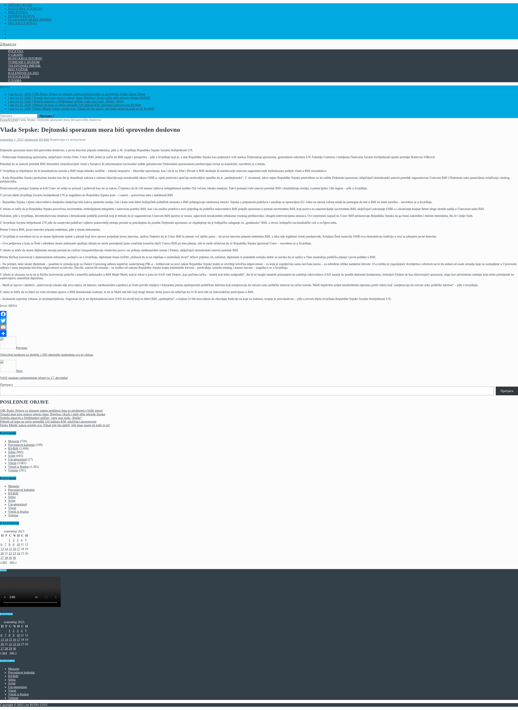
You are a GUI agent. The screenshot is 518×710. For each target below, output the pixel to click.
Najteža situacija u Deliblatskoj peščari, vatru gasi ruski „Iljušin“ (41, 418)
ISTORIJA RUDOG (21, 16)
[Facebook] (259, 314)
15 (10, 549)
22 (10, 553)
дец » (13, 562)
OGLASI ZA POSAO (22, 23)
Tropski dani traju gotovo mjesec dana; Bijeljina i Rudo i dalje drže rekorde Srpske (52, 414)
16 (14, 549)
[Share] (259, 333)
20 (2, 553)
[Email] (259, 327)
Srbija (12, 452)
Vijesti (12, 463)
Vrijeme (13, 470)
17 (18, 549)
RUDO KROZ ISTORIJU (25, 58)
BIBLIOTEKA (18, 12)
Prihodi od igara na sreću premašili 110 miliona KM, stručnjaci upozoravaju (48, 421)
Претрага (6, 384)
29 (10, 558)
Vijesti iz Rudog (18, 466)
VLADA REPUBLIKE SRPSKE (30, 19)
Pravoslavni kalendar (21, 445)
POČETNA (15, 51)
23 (14, 553)
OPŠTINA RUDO (20, 5)
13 (2, 549)
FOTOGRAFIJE (19, 76)
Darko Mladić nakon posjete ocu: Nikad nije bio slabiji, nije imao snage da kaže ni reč (55, 425)
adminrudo (31, 139)
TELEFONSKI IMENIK (24, 65)
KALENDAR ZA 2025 (23, 73)
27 (2, 558)
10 (18, 544)
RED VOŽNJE (18, 69)
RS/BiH (44, 139)
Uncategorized (17, 459)
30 (14, 558)
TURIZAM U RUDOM (23, 62)
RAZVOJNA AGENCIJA (25, 8)
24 (18, 553)
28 (6, 558)
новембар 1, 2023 (12, 139)
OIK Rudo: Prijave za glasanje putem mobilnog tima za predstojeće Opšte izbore (51, 410)
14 (6, 549)
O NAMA (14, 80)
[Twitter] (259, 320)
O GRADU (15, 55)
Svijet (11, 455)
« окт (3, 562)
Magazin (13, 441)
